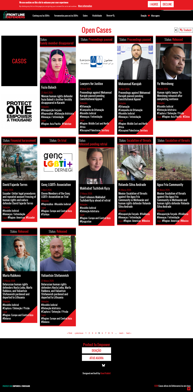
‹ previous (78, 333)
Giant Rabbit (105, 373)
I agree (154, 4)
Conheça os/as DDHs (41, 15)
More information (85, 5)
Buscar (109, 15)
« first (69, 333)
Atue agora (155, 15)
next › (121, 333)
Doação (144, 15)
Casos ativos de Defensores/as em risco (172, 385)
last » (128, 333)
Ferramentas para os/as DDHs (66, 15)
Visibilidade (97, 15)
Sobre (85, 15)
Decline (167, 4)
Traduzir (188, 30)
